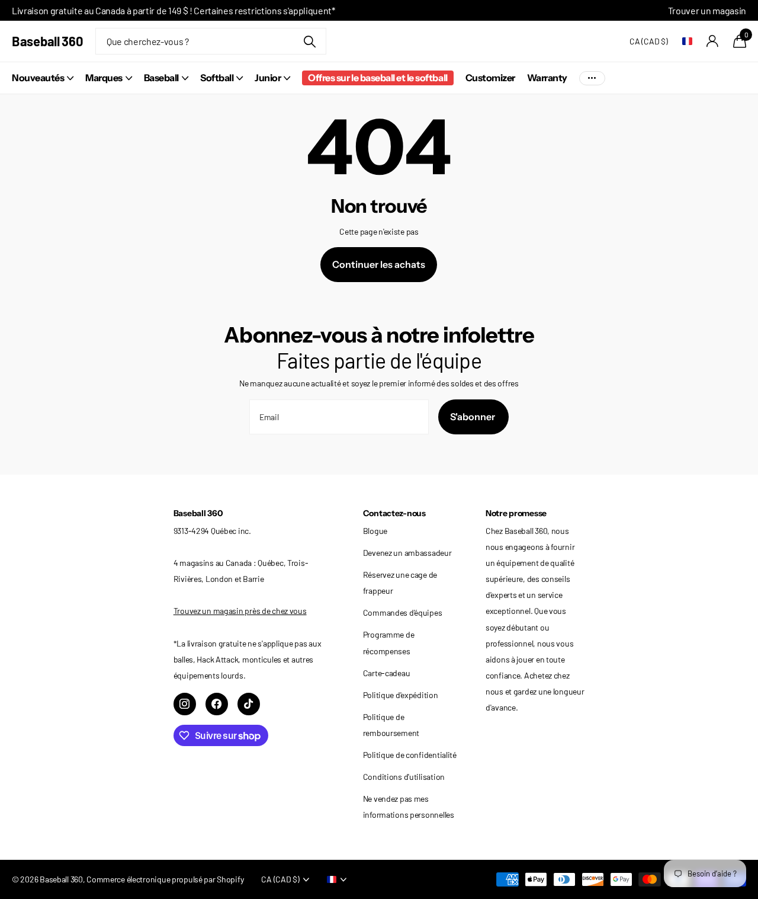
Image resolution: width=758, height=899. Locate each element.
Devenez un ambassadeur (407, 553)
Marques (104, 78)
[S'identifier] (712, 41)
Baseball (161, 78)
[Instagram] (185, 704)
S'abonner (473, 417)
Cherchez (310, 41)
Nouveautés (38, 78)
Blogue (375, 531)
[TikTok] (248, 704)
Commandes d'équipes (402, 612)
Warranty (547, 78)
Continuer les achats (378, 264)
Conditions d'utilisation (404, 777)
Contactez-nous (394, 513)
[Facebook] (216, 704)
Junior (268, 78)
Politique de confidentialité (410, 755)
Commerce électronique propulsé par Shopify (164, 879)
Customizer (490, 78)
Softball (216, 78)
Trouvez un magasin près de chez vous (240, 611)
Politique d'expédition (400, 695)
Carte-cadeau (386, 673)
